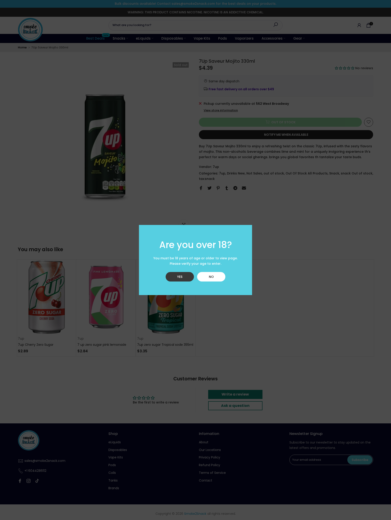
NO (211, 276)
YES (179, 276)
